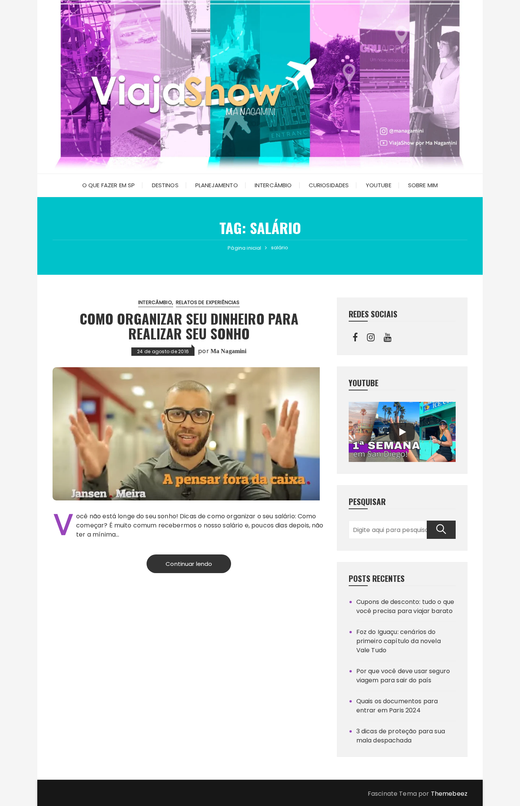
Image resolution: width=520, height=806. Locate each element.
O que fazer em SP (108, 185)
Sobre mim (423, 185)
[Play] (402, 432)
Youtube (378, 185)
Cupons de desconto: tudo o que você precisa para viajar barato (405, 606)
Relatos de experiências (207, 302)
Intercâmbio (273, 185)
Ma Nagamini (229, 351)
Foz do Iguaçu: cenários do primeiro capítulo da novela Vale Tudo (398, 641)
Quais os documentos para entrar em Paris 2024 (397, 706)
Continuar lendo (189, 564)
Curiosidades (329, 185)
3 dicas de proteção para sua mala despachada (400, 736)
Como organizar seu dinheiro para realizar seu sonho (189, 326)
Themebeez (449, 793)
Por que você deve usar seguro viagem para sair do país (403, 676)
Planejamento (216, 185)
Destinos (165, 185)
